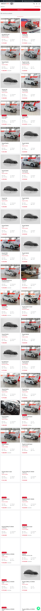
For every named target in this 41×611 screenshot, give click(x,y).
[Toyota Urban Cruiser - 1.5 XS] (10, 463)
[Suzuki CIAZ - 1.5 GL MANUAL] (30, 162)
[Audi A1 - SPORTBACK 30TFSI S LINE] (30, 545)
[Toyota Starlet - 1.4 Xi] (10, 53)
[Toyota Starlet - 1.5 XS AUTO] (10, 380)
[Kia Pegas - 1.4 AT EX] (30, 271)
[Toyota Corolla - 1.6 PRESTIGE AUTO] (30, 53)
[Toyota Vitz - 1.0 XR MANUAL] (30, 25)
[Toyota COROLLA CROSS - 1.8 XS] (10, 600)
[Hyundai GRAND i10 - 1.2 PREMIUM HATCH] (10, 271)
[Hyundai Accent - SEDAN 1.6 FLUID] (10, 25)
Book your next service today (29, 1)
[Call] (34, 4)
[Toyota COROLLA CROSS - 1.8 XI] (30, 600)
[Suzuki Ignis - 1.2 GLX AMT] (10, 108)
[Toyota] (11, 4)
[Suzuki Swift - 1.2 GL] (30, 108)
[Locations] (37, 4)
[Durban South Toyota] (5, 3)
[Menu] (39, 3)
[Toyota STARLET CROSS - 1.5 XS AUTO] (30, 463)
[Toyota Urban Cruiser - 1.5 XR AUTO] (30, 298)
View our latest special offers (10, 1)
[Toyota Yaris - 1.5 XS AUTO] (10, 298)
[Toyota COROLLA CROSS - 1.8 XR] (10, 545)
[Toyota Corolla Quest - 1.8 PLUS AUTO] (30, 408)
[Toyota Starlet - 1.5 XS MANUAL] (30, 353)
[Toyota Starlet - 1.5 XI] (10, 134)
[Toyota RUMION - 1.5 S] (10, 490)
